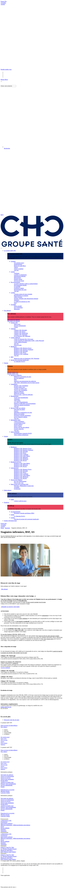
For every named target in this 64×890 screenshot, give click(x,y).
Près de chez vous (18, 483)
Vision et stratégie (18, 269)
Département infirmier (20, 276)
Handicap (6, 502)
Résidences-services (16, 462)
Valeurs (16, 267)
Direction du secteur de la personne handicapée (26, 519)
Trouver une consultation (20, 390)
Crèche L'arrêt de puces (20, 501)
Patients (6, 363)
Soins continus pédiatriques (21, 435)
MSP (12, 357)
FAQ (15, 303)
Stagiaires (16, 300)
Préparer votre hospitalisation (8, 783)
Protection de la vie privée (7, 789)
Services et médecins (16, 375)
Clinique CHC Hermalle (20, 330)
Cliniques (13, 328)
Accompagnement (15, 511)
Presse (2, 826)
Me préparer (4, 589)
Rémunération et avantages (21, 295)
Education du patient (19, 409)
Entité (12, 499)
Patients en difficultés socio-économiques (25, 403)
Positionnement (18, 264)
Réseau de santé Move (20, 266)
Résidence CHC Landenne (21, 354)
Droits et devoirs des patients (21, 427)
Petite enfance (7, 490)
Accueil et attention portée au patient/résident (26, 283)
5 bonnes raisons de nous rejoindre (23, 294)
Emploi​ (2, 786)
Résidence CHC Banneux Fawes (22, 348)
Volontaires (4, 831)
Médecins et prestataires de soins (22, 376)
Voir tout (16, 270)
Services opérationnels (20, 325)
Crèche (16, 327)
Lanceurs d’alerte (5, 792)
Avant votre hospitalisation (21, 397)
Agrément (16, 273)
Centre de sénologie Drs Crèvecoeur (23, 339)
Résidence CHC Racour (20, 460)
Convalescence (15, 468)
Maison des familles (19, 414)
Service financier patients (20, 417)
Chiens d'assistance (19, 421)
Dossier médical (18, 424)
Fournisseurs (4, 822)
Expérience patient (19, 288)
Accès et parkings (5, 667)
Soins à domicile (15, 432)
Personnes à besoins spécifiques (22, 415)
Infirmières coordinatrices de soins (23, 412)
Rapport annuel (18, 279)
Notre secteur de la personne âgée (19, 484)
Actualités (3, 3)
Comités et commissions (20, 274)
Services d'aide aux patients (18, 408)
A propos (13, 261)
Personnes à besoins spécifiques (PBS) (24, 513)
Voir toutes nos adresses (13, 319)
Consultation (14, 384)
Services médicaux (19, 378)
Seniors (6, 436)
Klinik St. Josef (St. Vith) (7, 847)
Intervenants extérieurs (6, 823)
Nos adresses (7, 310)
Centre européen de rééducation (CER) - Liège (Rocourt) (29, 340)
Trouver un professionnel (7, 776)
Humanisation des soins (20, 289)
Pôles (15, 379)
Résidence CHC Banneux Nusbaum (23, 349)
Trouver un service (5, 778)
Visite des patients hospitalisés (22, 405)
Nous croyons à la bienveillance (9, 725)
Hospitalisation (14, 396)
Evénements (17, 488)
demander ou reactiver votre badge (10, 606)
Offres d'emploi (18, 297)
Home (2, 528)
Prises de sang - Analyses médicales (23, 394)
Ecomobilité (17, 286)
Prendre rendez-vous (12, 372)
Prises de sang (17, 345)
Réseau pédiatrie (5, 828)
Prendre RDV (4, 781)
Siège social (17, 324)
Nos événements (18, 307)
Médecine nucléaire (19, 393)
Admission (17, 399)
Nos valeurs (4, 727)
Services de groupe (19, 280)
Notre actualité (18, 306)
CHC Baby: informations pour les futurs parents (26, 382)
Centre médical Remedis (20, 342)
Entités (12, 514)
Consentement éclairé (19, 423)
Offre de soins (4, 740)
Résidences (14, 346)
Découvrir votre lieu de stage (11, 720)
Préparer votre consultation (21, 385)
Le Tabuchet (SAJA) (19, 361)
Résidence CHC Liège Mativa (22, 456)
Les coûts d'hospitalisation (21, 402)
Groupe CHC (14, 322)
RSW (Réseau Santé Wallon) (8, 852)
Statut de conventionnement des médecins (25, 381)
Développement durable (20, 285)
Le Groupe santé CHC (10, 250)
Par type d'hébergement (20, 481)
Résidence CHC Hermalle (21, 351)
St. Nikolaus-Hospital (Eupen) (9, 849)
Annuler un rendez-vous (20, 388)
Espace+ (16, 411)
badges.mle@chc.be (6, 707)
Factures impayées (19, 429)
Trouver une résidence (16, 480)
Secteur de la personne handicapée (20, 360)
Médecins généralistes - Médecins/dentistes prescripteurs (15, 825)
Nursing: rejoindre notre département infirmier (26, 298)
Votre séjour (17, 400)
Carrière (13, 292)
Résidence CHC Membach (21, 459)
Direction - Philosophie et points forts (24, 485)
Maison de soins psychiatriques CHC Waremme (26, 358)
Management (17, 277)
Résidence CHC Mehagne (21, 457)
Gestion (13, 271)
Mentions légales (5, 791)
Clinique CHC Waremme (20, 334)
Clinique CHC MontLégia (21, 333)
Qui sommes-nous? (19, 263)
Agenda (3, 4)
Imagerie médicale (19, 391)
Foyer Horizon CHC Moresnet (22, 336)
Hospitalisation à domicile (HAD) (23, 433)
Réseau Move (4, 79)
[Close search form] (1, 81)
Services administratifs (6, 785)
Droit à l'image (18, 426)
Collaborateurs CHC (6, 820)
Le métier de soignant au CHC (22, 301)
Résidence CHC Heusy (20, 352)
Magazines (17, 309)
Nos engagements (15, 282)
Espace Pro (4, 1)
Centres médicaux (15, 337)
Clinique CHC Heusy (19, 331)
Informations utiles (15, 420)
